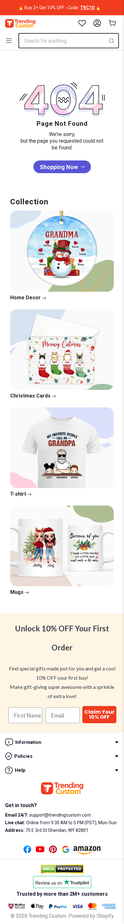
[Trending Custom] (20, 23)
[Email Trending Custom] (66, 851)
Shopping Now (59, 167)
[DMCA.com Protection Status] (62, 869)
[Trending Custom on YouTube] (40, 851)
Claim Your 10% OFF (99, 714)
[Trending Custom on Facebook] (27, 851)
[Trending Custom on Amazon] (87, 852)
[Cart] (112, 23)
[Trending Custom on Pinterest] (53, 851)
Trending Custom (47, 916)
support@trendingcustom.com (59, 815)
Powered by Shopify (91, 916)
